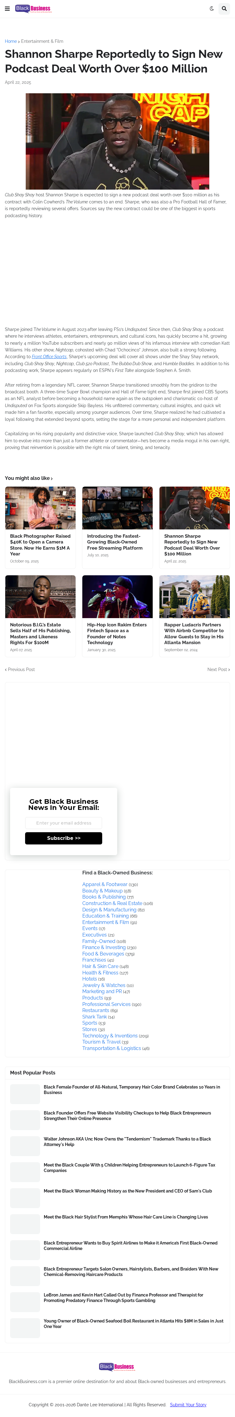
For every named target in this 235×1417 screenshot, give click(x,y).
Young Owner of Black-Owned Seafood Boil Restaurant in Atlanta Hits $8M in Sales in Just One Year (133, 1324)
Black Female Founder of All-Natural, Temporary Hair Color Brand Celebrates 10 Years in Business (132, 1090)
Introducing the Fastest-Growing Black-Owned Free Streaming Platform (115, 542)
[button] (7, 9)
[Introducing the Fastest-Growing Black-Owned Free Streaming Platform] (117, 508)
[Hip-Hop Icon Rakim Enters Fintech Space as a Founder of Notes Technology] (117, 596)
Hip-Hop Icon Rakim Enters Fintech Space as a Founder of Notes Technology (117, 634)
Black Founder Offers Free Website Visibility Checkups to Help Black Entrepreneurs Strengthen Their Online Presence (127, 1116)
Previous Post (21, 669)
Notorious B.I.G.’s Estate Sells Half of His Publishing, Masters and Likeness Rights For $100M (40, 634)
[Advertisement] (96, 276)
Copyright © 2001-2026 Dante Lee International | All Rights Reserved (97, 1404)
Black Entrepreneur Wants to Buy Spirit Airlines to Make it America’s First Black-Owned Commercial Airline (131, 1246)
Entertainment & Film (42, 41)
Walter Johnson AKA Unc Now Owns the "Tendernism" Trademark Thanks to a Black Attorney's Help (127, 1142)
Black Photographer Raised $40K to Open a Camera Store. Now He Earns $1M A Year (40, 545)
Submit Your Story (188, 1404)
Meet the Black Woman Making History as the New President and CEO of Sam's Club (128, 1191)
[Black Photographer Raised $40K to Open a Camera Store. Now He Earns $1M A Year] (40, 508)
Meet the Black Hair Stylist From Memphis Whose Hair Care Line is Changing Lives (126, 1217)
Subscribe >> (63, 838)
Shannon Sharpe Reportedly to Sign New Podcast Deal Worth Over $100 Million (192, 545)
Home (11, 41)
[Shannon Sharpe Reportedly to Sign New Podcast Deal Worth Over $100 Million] (194, 508)
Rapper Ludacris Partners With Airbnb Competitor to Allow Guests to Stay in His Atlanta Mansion (194, 634)
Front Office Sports (49, 356)
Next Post (217, 669)
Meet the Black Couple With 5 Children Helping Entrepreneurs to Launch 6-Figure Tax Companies (129, 1168)
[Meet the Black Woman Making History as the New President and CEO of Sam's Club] (25, 1198)
